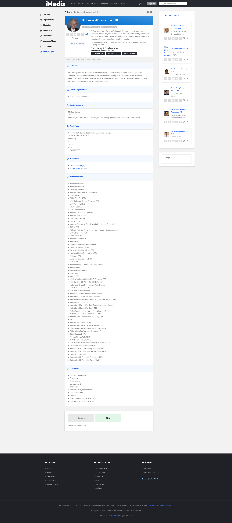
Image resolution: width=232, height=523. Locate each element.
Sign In (140, 4)
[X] (152, 479)
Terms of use (51, 476)
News (73, 4)
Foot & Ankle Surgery (91, 27)
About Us (50, 472)
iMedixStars (99, 488)
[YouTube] (155, 479)
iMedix (114, 516)
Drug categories (100, 472)
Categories (99, 476)
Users (97, 480)
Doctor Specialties (101, 468)
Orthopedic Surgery (108, 27)
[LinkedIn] (149, 479)
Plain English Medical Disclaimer (162, 505)
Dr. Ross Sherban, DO (180, 49)
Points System (100, 484)
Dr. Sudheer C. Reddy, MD (179, 70)
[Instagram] (146, 479)
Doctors (80, 4)
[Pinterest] (158, 479)
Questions (104, 4)
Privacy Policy (51, 480)
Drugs (87, 4)
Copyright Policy (52, 484)
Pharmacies (114, 4)
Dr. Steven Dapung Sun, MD (180, 132)
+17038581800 (98, 53)
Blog (123, 4)
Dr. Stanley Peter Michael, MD (177, 27)
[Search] (161, 3)
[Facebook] (143, 479)
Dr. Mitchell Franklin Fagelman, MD (179, 111)
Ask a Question (114, 53)
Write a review (130, 53)
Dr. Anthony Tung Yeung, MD (177, 89)
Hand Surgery (176, 137)
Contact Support (149, 472)
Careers (49, 468)
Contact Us (147, 468)
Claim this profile (77, 43)
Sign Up (152, 4)
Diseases (94, 4)
